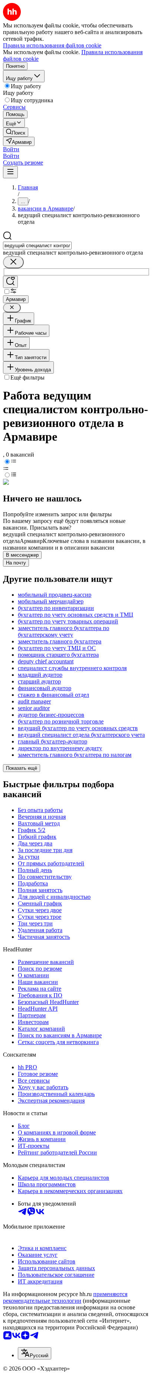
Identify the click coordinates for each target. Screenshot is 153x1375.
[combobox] (37, 245)
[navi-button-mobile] (10, 172)
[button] (11, 149)
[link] (15, 132)
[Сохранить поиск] (10, 282)
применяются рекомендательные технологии (65, 1297)
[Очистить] (13, 262)
